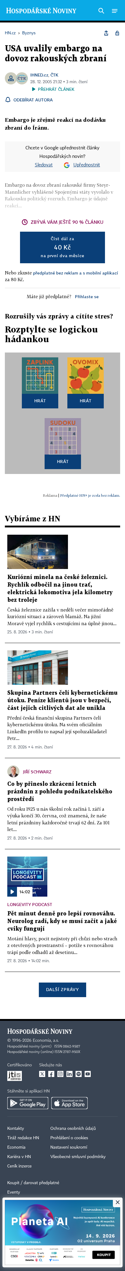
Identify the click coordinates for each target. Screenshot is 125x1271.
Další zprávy (62, 989)
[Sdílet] (106, 33)
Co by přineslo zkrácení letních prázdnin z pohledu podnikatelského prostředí (59, 792)
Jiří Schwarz (37, 771)
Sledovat (44, 165)
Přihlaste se (87, 296)
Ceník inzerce (19, 1166)
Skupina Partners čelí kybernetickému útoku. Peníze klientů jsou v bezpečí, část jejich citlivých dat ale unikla (62, 700)
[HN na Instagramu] (60, 1074)
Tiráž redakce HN (23, 1138)
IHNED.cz (39, 74)
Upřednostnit (86, 165)
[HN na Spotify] (79, 1074)
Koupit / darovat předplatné (33, 1183)
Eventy (13, 1192)
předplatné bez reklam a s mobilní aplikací (75, 272)
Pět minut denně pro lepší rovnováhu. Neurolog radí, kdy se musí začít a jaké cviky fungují (62, 921)
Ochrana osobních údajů (73, 1128)
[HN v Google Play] (27, 1103)
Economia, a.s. (46, 1040)
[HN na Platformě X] (42, 1074)
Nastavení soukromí (68, 1147)
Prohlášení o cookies (69, 1138)
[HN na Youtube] (88, 1074)
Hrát (40, 400)
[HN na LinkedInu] (69, 1074)
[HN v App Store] (69, 1103)
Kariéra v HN (19, 1157)
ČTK (54, 74)
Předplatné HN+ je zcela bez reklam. (90, 495)
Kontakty (15, 1128)
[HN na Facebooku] (51, 1074)
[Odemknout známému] (117, 33)
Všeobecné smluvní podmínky (78, 1157)
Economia (16, 1147)
